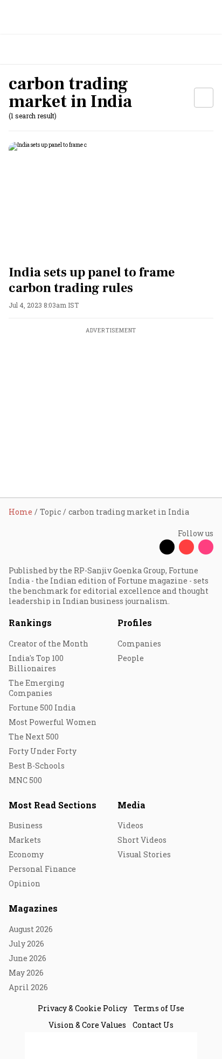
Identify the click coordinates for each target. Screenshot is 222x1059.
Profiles (134, 622)
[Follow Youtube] (186, 547)
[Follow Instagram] (205, 547)
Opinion (24, 883)
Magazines (33, 908)
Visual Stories (144, 854)
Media (131, 805)
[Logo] (33, 50)
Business (26, 825)
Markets (25, 840)
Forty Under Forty (43, 751)
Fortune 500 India (42, 707)
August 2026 (31, 929)
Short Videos (141, 840)
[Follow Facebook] (147, 547)
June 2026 (27, 958)
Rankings (30, 622)
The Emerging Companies (36, 688)
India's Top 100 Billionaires (36, 663)
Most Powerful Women (52, 722)
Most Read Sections (52, 805)
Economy (26, 854)
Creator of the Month (48, 643)
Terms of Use (159, 1008)
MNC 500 (25, 780)
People (130, 658)
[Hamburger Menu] (206, 50)
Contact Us (153, 1025)
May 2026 (26, 973)
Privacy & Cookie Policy (82, 1008)
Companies (139, 643)
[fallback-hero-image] (111, 199)
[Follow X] (167, 547)
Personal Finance (42, 869)
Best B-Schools (37, 766)
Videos (130, 825)
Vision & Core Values (87, 1025)
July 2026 (26, 944)
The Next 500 (34, 736)
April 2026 (28, 987)
